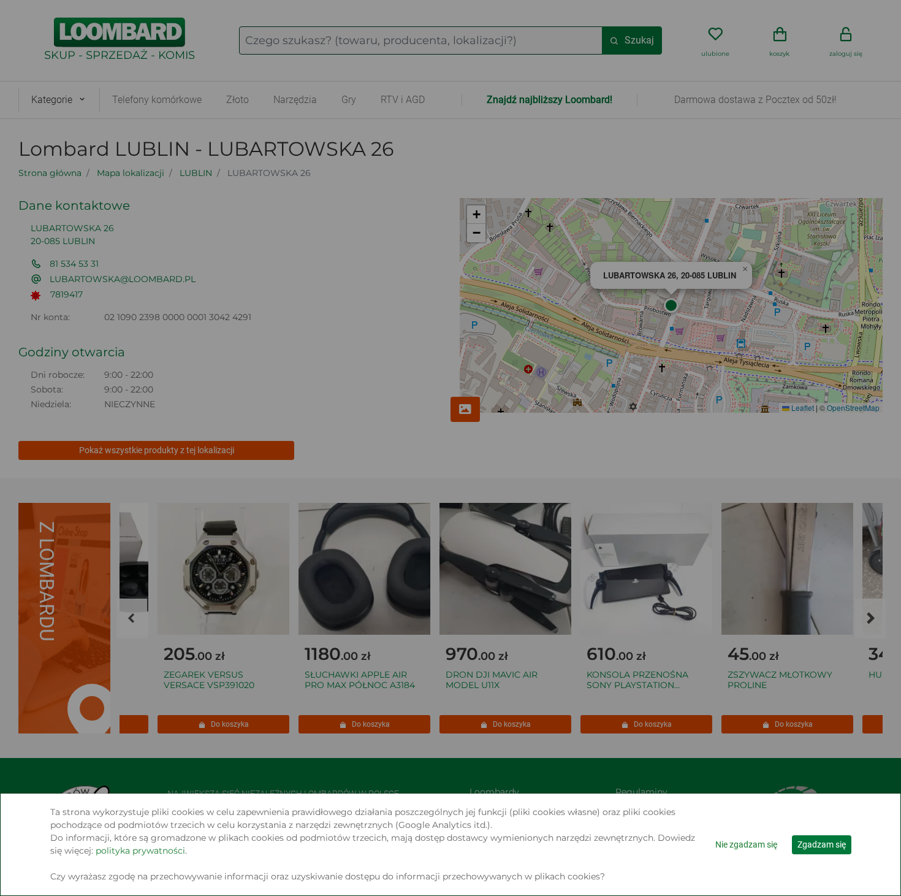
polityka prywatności (140, 850)
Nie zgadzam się (746, 844)
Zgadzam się (821, 844)
